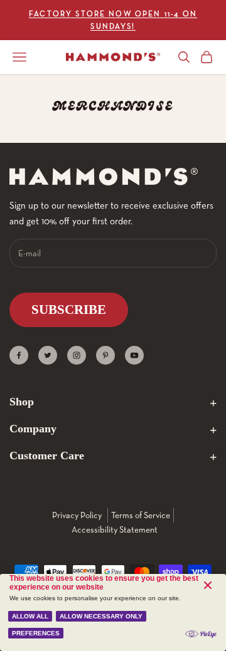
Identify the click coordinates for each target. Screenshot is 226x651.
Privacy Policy (77, 515)
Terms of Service (140, 515)
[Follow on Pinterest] (105, 355)
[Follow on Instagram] (76, 355)
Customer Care (46, 455)
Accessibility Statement (115, 529)
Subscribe (68, 309)
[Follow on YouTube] (134, 355)
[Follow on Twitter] (47, 355)
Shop (21, 401)
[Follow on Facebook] (18, 355)
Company (32, 428)
